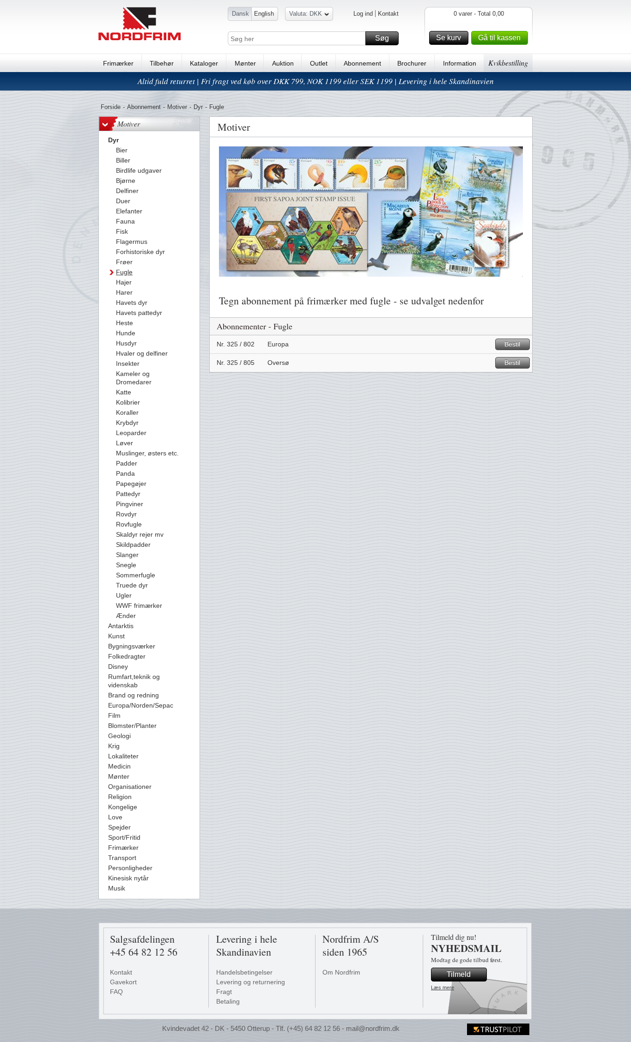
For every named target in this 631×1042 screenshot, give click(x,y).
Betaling (228, 1001)
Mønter (245, 63)
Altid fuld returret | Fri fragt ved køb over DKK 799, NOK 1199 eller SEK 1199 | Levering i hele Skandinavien (316, 81)
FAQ (116, 991)
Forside (111, 106)
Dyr (198, 106)
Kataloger (204, 63)
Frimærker (118, 63)
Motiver (177, 106)
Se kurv (448, 38)
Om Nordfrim (341, 972)
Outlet (319, 63)
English (264, 13)
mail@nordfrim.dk (373, 1028)
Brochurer (411, 63)
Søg (382, 38)
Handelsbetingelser (244, 972)
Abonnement (362, 63)
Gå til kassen (499, 38)
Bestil (512, 344)
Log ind (363, 13)
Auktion (283, 63)
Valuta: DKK (305, 13)
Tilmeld (459, 974)
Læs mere (442, 987)
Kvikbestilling (508, 62)
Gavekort (123, 982)
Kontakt (388, 13)
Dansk (240, 13)
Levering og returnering (250, 982)
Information (459, 63)
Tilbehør (162, 63)
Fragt (224, 991)
